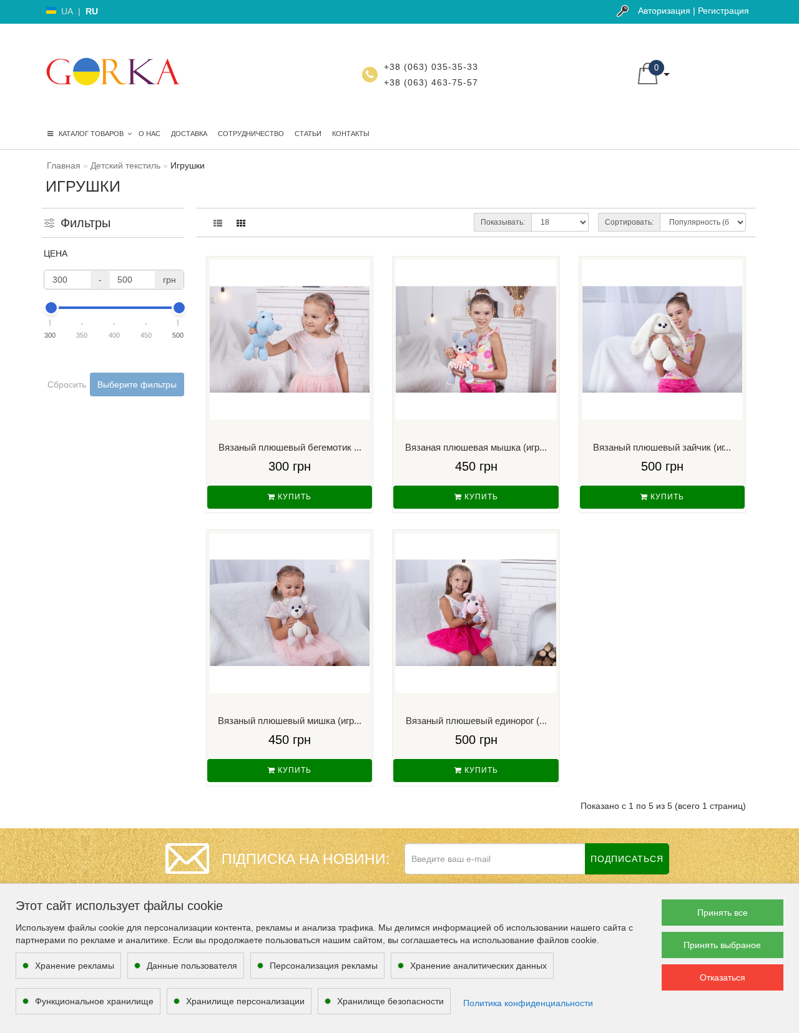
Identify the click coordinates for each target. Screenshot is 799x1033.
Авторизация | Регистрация (693, 11)
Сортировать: (629, 222)
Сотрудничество (251, 133)
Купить (293, 496)
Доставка (189, 133)
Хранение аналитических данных (478, 966)
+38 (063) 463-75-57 (431, 82)
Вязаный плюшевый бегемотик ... (289, 447)
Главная (64, 165)
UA (67, 11)
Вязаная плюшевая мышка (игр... (476, 447)
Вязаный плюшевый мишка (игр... (289, 720)
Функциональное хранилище (94, 1001)
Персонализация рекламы (324, 966)
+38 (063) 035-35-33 (431, 67)
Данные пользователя (192, 966)
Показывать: (503, 222)
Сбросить (66, 384)
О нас (149, 133)
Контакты (351, 133)
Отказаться (722, 977)
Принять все (722, 913)
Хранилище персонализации (245, 1001)
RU (92, 11)
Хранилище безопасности (390, 1001)
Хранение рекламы (74, 966)
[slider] (50, 307)
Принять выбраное (722, 945)
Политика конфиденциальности (528, 1003)
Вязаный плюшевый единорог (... (476, 720)
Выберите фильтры (137, 384)
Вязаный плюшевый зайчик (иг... (662, 447)
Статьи (308, 133)
